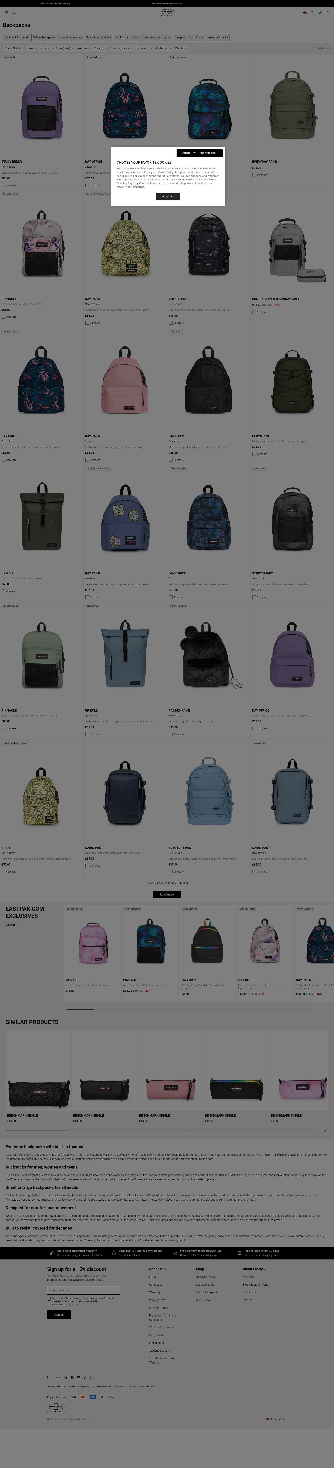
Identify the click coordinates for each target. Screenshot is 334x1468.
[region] (168, 176)
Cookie (162, 172)
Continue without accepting (199, 153)
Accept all (168, 196)
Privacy (148, 172)
